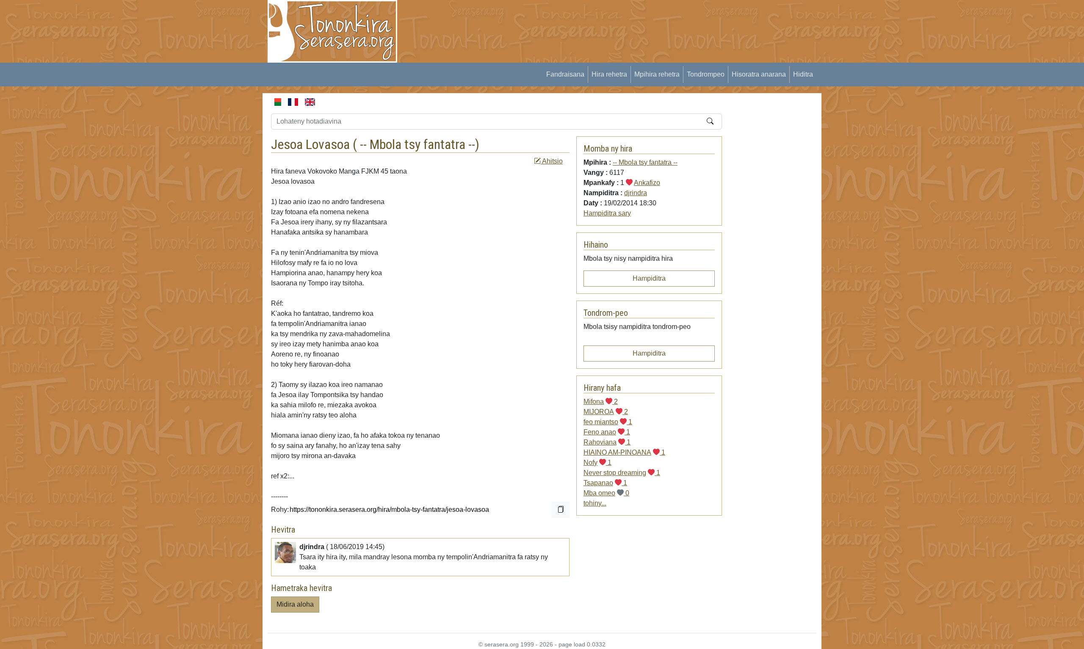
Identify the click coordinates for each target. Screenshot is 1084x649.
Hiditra (803, 74)
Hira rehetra (609, 74)
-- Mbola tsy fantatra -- (416, 144)
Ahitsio (552, 161)
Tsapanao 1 (605, 482)
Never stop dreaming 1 (621, 472)
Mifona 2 (600, 401)
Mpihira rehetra (657, 74)
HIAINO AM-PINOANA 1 (624, 452)
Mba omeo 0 (606, 493)
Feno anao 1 (606, 432)
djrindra (635, 192)
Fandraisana (565, 74)
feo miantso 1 (607, 421)
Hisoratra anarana (759, 74)
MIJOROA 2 (605, 411)
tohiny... (594, 503)
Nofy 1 (597, 462)
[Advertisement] (561, 19)
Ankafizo (647, 182)
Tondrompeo (706, 74)
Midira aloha (295, 604)
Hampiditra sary (607, 213)
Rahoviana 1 (606, 442)
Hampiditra (649, 278)
